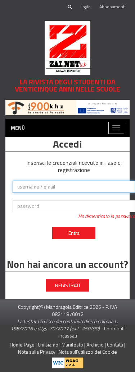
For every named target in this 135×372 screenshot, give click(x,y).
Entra (74, 233)
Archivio (95, 344)
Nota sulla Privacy (36, 351)
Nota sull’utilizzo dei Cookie (88, 351)
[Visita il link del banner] (67, 107)
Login (85, 6)
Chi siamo (48, 344)
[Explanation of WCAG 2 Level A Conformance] (68, 361)
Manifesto (72, 344)
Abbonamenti (112, 6)
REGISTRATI (67, 285)
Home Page (22, 344)
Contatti (115, 344)
